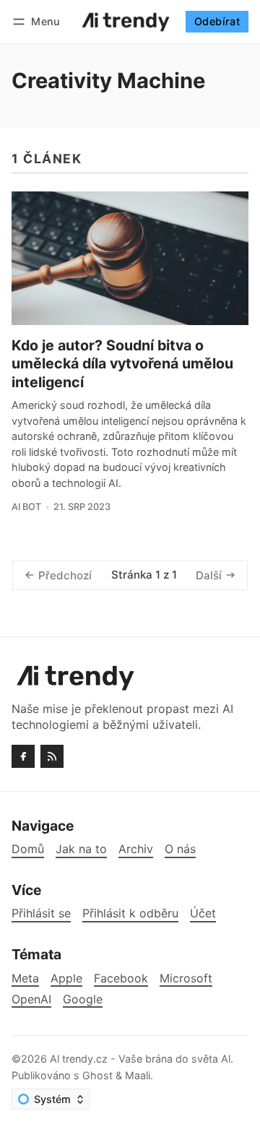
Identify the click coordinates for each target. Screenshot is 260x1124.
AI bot (26, 506)
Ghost (97, 1075)
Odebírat (217, 21)
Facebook (121, 978)
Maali (137, 1075)
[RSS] (52, 756)
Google (83, 999)
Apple (66, 978)
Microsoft (186, 978)
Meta (25, 978)
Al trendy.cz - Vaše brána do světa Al (140, 1058)
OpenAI (31, 999)
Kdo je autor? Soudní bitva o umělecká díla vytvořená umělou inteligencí (122, 364)
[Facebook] (23, 756)
